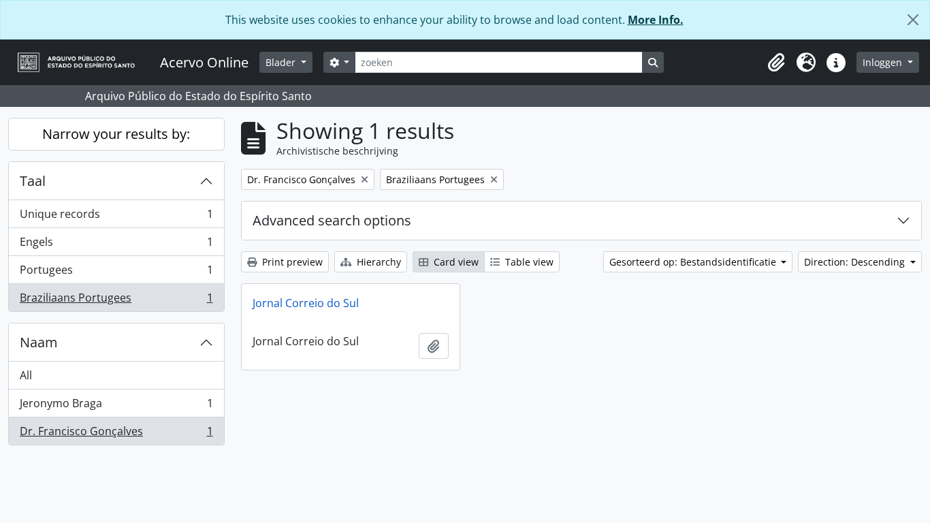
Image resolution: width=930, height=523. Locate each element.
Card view (455, 261)
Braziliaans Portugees (116, 300)
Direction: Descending (856, 261)
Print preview (291, 261)
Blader (282, 62)
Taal (33, 181)
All (26, 375)
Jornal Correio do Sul (306, 303)
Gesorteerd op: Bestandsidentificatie (694, 261)
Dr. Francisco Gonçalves (116, 434)
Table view (528, 261)
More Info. (656, 19)
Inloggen (884, 62)
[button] (776, 63)
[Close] (913, 20)
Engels (116, 245)
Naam (39, 342)
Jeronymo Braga (116, 406)
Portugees (116, 273)
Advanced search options (332, 220)
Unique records (116, 217)
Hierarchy (377, 261)
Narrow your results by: (116, 134)
